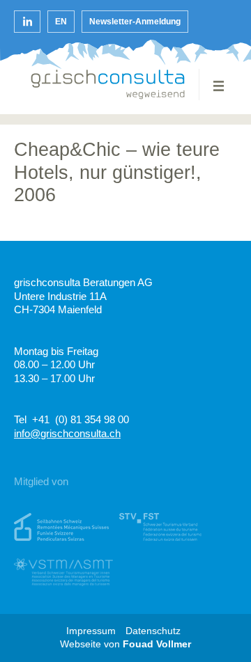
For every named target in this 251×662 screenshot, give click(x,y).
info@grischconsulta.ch (67, 433)
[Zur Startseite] (108, 84)
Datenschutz (153, 631)
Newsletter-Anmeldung (135, 21)
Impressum (91, 631)
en (61, 21)
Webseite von (125, 644)
